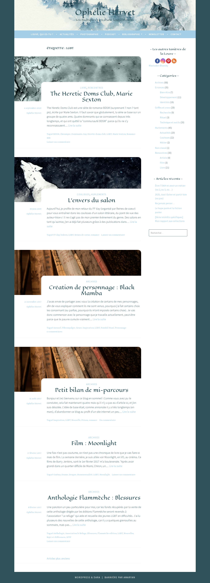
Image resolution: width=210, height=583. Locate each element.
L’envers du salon (91, 200)
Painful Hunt (107, 328)
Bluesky (164, 65)
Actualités (67, 34)
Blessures (92, 533)
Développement (168, 97)
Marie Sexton (119, 134)
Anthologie (58, 533)
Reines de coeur (82, 235)
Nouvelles (129, 533)
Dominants (76, 134)
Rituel (163, 117)
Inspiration (88, 328)
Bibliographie (131, 34)
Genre (79, 328)
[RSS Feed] (174, 60)
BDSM (56, 134)
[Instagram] (162, 60)
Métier (163, 142)
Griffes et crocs (162, 107)
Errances (159, 87)
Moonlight (104, 474)
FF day (56, 235)
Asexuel (57, 328)
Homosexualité (84, 474)
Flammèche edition (107, 533)
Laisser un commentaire (58, 142)
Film (162, 162)
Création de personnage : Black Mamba (91, 290)
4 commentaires (54, 332)
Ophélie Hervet (105, 12)
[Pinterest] (168, 60)
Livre (83, 87)
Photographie (89, 34)
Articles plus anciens (58, 558)
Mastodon (154, 65)
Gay (85, 134)
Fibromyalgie (68, 328)
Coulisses (83, 194)
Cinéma (57, 474)
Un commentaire (107, 420)
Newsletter (156, 34)
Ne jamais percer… (165, 203)
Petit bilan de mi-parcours (91, 390)
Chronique (65, 134)
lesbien (64, 235)
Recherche (165, 112)
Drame (64, 474)
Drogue (72, 474)
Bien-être (165, 92)
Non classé (160, 147)
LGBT (109, 134)
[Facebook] (157, 60)
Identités (165, 102)
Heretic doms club (96, 134)
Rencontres (95, 87)
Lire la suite (74, 125)
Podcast (110, 34)
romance (95, 235)
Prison (84, 420)
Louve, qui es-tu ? (42, 34)
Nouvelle (76, 420)
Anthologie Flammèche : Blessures (94, 498)
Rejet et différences (56, 537)
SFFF (68, 537)
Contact (176, 34)
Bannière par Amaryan (120, 577)
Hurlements (98, 194)
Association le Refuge (75, 533)
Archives (91, 281)
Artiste (163, 157)
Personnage (120, 328)
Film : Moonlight (94, 443)
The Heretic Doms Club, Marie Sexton (91, 96)
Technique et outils (170, 122)
